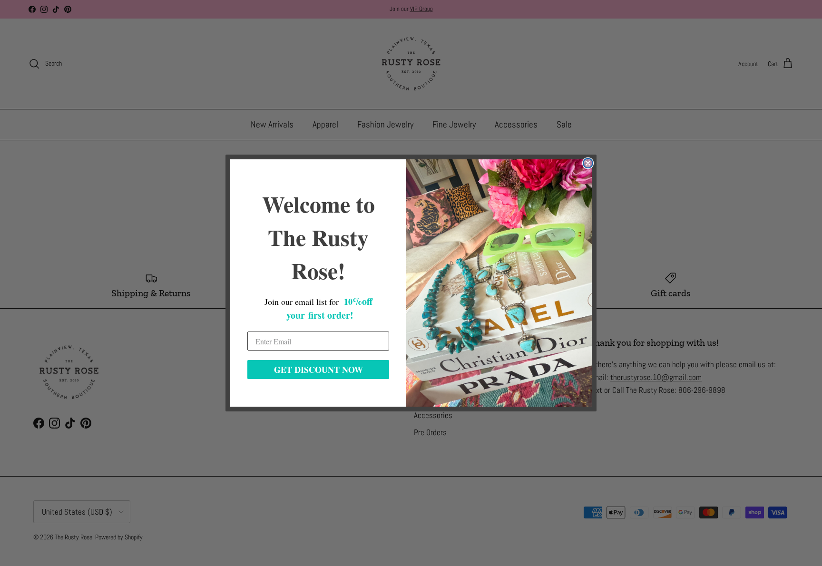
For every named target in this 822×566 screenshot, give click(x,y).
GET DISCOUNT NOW (318, 369)
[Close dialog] (588, 163)
